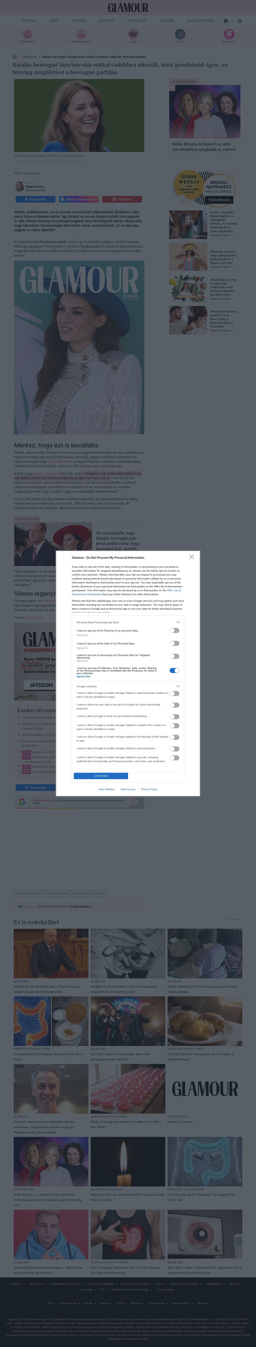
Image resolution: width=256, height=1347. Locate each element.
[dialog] (128, 673)
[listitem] (128, 622)
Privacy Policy (149, 789)
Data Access (128, 789)
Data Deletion (107, 789)
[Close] (192, 558)
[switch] (174, 630)
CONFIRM (101, 776)
